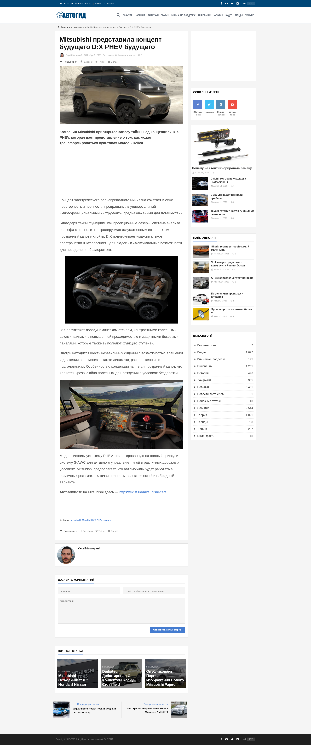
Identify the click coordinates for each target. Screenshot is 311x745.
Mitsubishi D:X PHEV (92, 520)
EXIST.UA (61, 3)
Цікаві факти (205, 436)
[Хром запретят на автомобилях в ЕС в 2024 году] (201, 314)
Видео (228, 15)
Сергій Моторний (74, 55)
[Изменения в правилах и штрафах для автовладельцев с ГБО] (201, 299)
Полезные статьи (209, 401)
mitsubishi (76, 520)
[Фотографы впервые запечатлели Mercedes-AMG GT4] (179, 710)
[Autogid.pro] (71, 14)
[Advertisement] (121, 171)
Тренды (239, 15)
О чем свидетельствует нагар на (232, 277)
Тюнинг (249, 15)
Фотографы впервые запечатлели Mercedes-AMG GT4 (147, 710)
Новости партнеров (210, 394)
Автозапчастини (79, 3)
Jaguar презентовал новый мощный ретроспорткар (94, 710)
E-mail (114, 61)
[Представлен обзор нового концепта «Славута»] (121, 662)
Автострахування (105, 3)
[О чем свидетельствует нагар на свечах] (201, 283)
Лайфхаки (153, 15)
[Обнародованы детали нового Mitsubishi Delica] (165, 662)
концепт (107, 520)
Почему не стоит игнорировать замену (222, 168)
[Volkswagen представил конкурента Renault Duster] (201, 267)
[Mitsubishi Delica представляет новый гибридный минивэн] (77, 662)
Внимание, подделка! (183, 15)
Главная (65, 27)
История (218, 15)
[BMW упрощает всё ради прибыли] (200, 200)
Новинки (140, 15)
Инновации (204, 15)
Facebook (88, 61)
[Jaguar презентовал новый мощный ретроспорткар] (61, 710)
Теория (165, 15)
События (127, 15)
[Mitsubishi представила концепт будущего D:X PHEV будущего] (121, 95)
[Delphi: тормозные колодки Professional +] (200, 183)
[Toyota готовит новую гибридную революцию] (200, 216)
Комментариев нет (127, 55)
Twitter (101, 61)
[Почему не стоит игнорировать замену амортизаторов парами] (221, 146)
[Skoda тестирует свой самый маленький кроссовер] (201, 252)
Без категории (206, 345)
